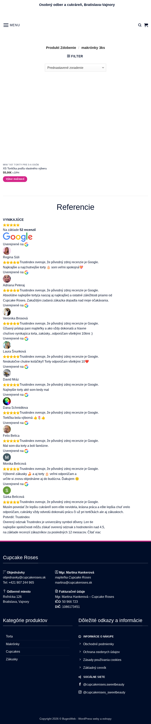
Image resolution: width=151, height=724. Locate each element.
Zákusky (12, 659)
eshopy (106, 718)
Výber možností (15, 179)
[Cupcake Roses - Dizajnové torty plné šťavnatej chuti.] (75, 25)
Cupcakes (13, 651)
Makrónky (12, 644)
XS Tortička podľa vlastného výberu (25, 168)
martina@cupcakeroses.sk (73, 582)
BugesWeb (69, 718)
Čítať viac (94, 532)
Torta (9, 636)
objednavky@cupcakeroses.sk (24, 577)
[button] (11, 25)
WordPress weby (88, 718)
